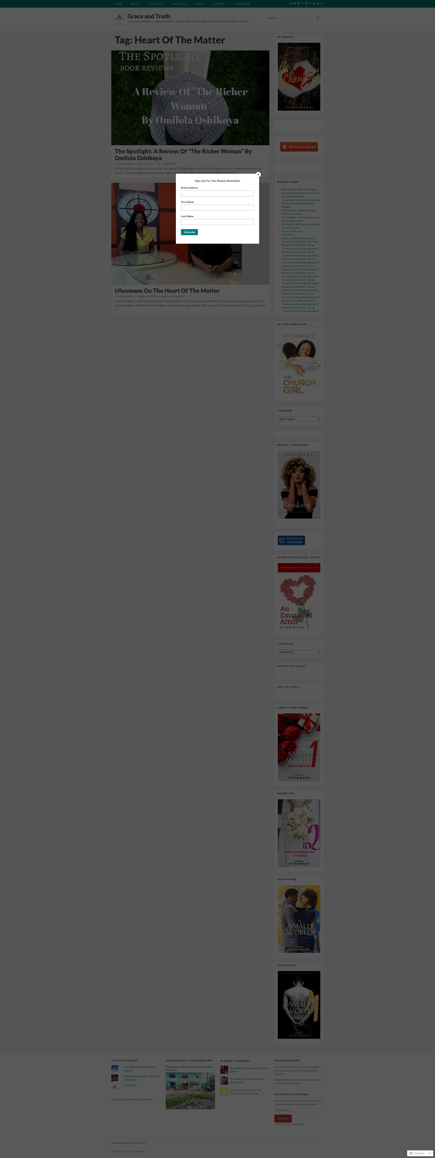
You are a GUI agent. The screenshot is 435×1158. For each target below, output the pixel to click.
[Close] (258, 174)
